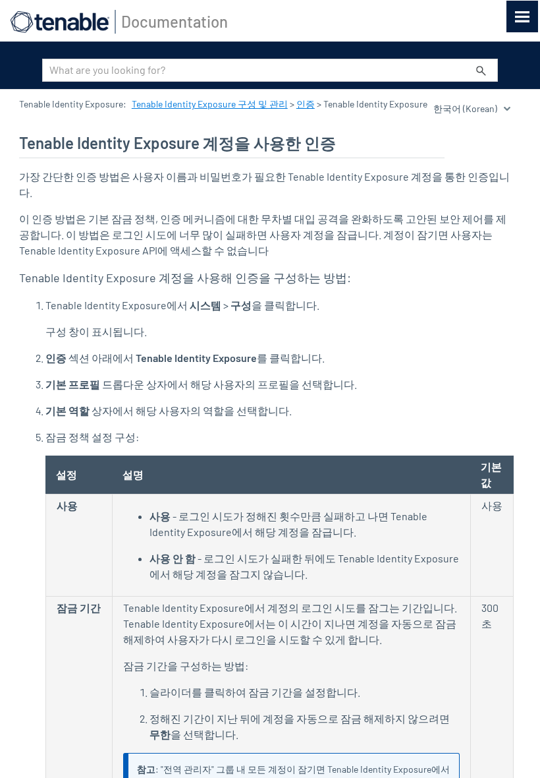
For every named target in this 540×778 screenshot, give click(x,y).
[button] (481, 70)
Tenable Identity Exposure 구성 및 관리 (210, 103)
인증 (305, 103)
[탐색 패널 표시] (522, 16)
